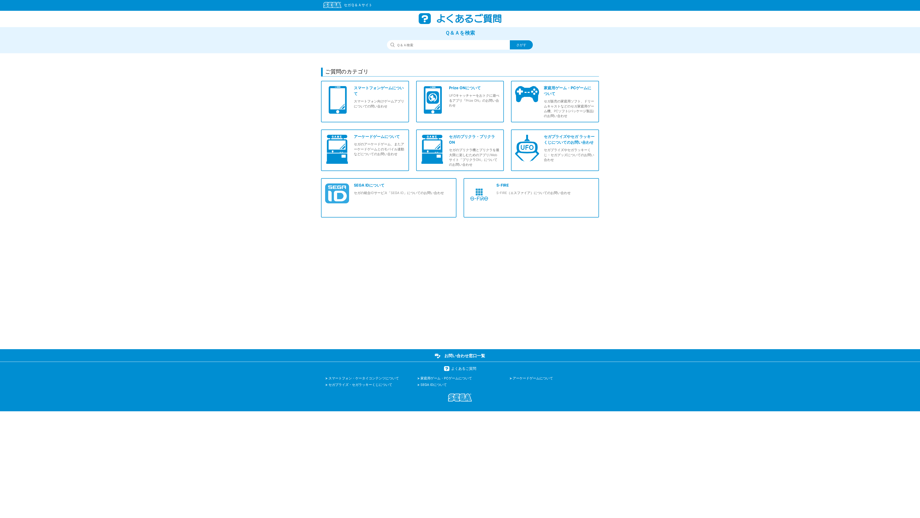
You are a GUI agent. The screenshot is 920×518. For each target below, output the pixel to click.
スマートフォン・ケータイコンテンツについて (363, 378)
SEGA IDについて (433, 385)
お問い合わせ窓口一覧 (464, 355)
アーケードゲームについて (533, 378)
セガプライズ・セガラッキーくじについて (360, 385)
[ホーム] (345, 6)
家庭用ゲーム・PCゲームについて (446, 378)
